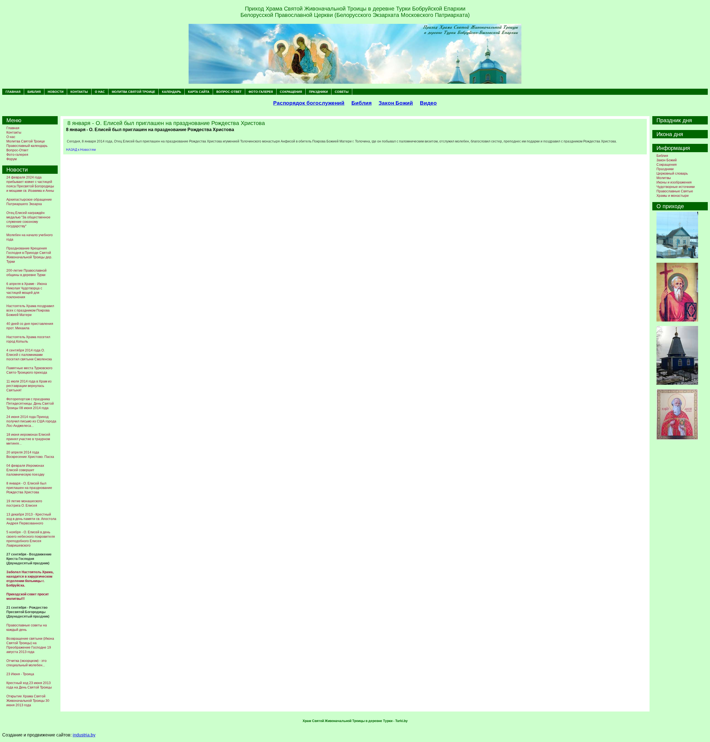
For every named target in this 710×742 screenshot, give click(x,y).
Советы (342, 91)
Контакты (79, 91)
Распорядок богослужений (308, 103)
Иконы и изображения (674, 182)
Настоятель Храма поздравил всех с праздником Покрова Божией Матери (30, 310)
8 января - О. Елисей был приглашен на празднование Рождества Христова (29, 487)
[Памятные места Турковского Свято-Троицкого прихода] (677, 257)
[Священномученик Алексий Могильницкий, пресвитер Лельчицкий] (677, 438)
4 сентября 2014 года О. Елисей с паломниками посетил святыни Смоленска (29, 354)
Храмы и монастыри (672, 196)
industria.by (84, 735)
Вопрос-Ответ (229, 91)
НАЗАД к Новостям (81, 150)
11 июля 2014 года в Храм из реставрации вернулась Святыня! (29, 385)
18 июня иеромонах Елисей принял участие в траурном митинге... (28, 439)
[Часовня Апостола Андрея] (677, 384)
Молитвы (663, 178)
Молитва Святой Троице (133, 91)
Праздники (318, 91)
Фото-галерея (260, 91)
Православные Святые (674, 191)
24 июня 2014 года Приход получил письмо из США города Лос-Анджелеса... (31, 421)
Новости (56, 91)
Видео (428, 103)
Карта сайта (198, 91)
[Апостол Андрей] (677, 320)
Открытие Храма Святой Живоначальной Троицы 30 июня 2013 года (27, 700)
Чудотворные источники (675, 187)
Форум (11, 159)
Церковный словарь (672, 173)
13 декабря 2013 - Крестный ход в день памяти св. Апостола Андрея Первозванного (31, 518)
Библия (34, 91)
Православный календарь (26, 146)
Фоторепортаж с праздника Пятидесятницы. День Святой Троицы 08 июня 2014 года (30, 403)
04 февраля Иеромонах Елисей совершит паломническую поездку (25, 470)
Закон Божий (396, 103)
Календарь (171, 91)
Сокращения (291, 91)
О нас (100, 91)
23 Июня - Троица (20, 674)
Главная (13, 91)
